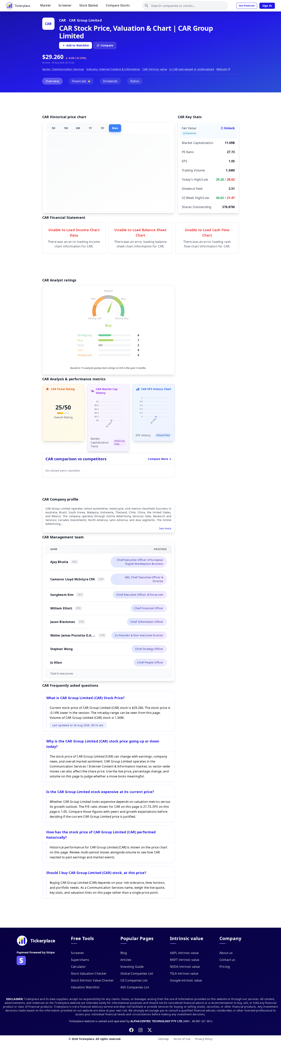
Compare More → (159, 459)
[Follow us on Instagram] (140, 1030)
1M (66, 128)
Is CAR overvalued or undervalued (191, 69)
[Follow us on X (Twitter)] (149, 1030)
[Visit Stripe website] (21, 960)
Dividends (110, 81)
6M (78, 128)
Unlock (229, 128)
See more (165, 528)
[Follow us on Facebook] (131, 1030)
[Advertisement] (140, 104)
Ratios (135, 81)
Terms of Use (181, 1039)
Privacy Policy (203, 1039)
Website (221, 69)
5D (53, 128)
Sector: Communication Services (63, 69)
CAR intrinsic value (154, 69)
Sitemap (163, 1039)
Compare (107, 45)
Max (115, 128)
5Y (102, 128)
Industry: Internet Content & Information (113, 69)
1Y (90, 128)
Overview (52, 81)
